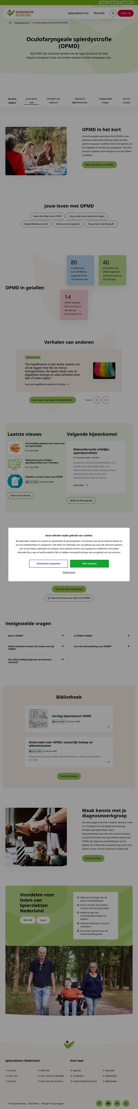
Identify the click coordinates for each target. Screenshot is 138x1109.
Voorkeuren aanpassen (49, 563)
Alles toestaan (89, 563)
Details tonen (69, 572)
